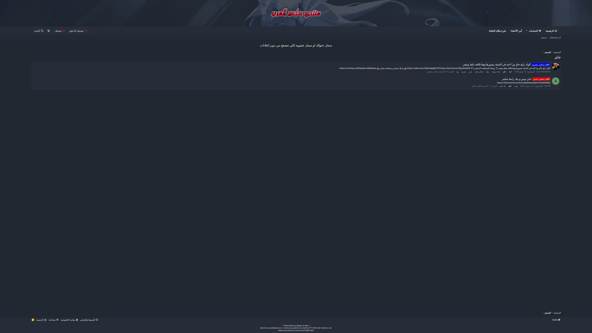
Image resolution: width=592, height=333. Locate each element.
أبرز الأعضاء (516, 30)
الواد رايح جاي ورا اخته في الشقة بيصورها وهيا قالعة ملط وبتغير (506, 64)
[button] (526, 31)
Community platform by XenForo (307, 328)
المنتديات (533, 30)
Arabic (555, 319)
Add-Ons (263, 328)
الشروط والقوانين (87, 319)
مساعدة (52, 319)
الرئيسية (550, 30)
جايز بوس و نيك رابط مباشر (526, 79)
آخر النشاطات (555, 37)
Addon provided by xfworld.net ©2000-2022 (296, 330)
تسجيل (544, 37)
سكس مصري (432, 71)
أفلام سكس (476, 85)
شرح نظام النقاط (497, 30)
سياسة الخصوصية (68, 319)
